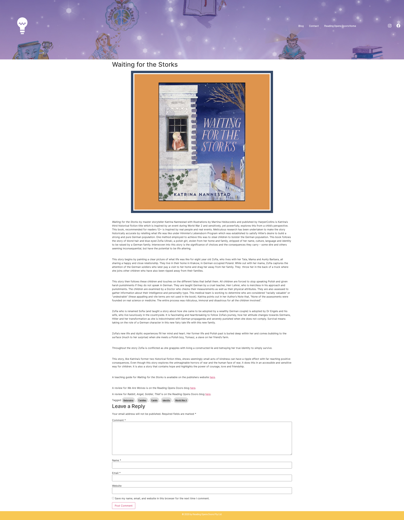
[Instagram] (390, 26)
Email (116, 473)
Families (142, 400)
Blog (301, 25)
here (212, 377)
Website (117, 485)
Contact (314, 25)
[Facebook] (398, 26)
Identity (166, 400)
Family (154, 400)
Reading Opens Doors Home (340, 25)
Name (116, 460)
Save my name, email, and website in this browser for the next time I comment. (162, 498)
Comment (119, 420)
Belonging (128, 400)
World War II (181, 400)
